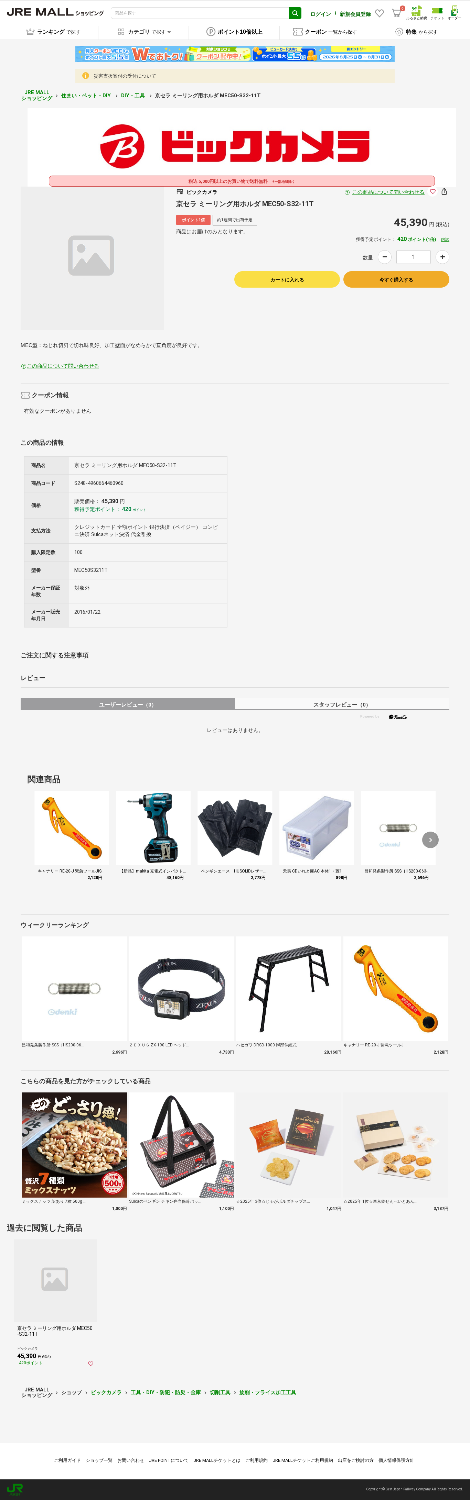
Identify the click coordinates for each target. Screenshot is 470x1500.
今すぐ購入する (396, 279)
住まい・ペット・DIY (86, 95)
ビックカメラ (106, 1392)
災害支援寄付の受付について (125, 76)
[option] (92, 258)
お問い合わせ (130, 1460)
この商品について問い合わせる (388, 192)
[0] (396, 13)
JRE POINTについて (169, 1460)
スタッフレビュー (342, 704)
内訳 (445, 239)
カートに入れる (287, 279)
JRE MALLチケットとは (217, 1460)
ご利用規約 (256, 1460)
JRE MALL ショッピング (36, 95)
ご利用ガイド (67, 1460)
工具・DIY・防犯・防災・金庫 (166, 1392)
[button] (430, 839)
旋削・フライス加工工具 (267, 1392)
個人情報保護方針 (396, 1460)
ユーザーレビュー (128, 704)
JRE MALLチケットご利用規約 (303, 1460)
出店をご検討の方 (356, 1460)
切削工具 (220, 1392)
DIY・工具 (133, 95)
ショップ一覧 (99, 1460)
